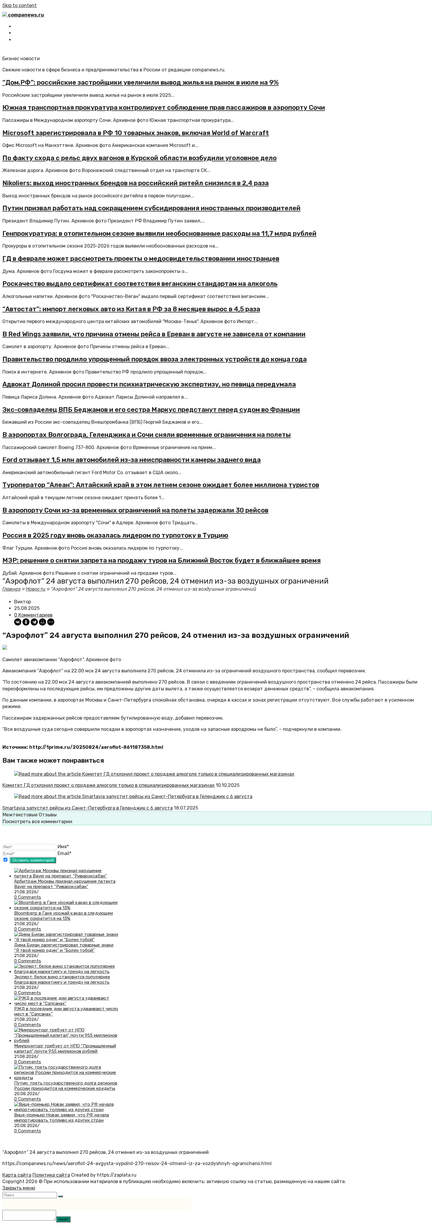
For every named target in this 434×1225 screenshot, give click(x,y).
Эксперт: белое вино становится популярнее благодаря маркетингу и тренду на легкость (62, 979)
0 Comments (27, 897)
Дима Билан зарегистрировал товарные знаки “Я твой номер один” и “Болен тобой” (63, 947)
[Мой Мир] (42, 621)
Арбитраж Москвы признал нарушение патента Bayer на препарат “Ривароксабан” (64, 884)
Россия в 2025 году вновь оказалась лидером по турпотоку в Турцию (115, 535)
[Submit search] (60, 1196)
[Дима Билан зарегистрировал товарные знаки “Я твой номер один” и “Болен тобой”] (66, 939)
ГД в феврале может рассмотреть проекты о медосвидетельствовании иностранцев (140, 259)
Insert (63, 1219)
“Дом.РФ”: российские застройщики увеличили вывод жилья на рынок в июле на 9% (140, 82)
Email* (64, 853)
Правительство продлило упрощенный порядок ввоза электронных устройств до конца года (154, 359)
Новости (35, 589)
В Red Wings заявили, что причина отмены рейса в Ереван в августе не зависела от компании (154, 334)
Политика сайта (51, 1175)
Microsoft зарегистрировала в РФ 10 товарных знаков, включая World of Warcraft (135, 133)
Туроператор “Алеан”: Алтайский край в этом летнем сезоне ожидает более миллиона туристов (160, 485)
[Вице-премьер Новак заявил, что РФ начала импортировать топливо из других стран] (66, 1109)
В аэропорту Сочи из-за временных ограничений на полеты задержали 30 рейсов (135, 510)
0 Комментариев (33, 615)
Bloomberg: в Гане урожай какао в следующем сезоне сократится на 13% (63, 915)
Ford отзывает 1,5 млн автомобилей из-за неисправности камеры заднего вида (131, 460)
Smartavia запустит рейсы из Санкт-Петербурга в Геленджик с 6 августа (87, 808)
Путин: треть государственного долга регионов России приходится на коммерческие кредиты (65, 1085)
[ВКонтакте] (17, 621)
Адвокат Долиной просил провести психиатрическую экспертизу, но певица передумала (149, 384)
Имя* (63, 846)
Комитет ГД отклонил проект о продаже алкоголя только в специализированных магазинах (108, 785)
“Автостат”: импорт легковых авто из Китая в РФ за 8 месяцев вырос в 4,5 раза (131, 309)
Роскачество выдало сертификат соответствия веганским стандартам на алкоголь (140, 284)
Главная (11, 589)
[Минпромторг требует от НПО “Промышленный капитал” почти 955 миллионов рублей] (66, 1040)
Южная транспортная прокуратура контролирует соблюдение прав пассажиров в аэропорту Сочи (163, 108)
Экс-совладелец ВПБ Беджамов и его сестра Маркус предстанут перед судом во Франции (151, 410)
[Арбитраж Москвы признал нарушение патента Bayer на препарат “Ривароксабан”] (66, 876)
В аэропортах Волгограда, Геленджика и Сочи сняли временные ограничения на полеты (146, 435)
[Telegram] (34, 621)
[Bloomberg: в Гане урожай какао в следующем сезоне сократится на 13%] (66, 907)
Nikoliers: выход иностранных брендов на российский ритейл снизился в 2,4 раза (135, 183)
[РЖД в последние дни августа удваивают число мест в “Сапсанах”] (66, 1003)
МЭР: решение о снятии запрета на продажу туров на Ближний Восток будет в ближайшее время (161, 560)
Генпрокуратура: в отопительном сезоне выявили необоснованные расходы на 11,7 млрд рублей (159, 234)
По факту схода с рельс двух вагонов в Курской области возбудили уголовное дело (139, 158)
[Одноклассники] (26, 621)
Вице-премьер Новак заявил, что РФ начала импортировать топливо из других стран (61, 1117)
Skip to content (19, 5)
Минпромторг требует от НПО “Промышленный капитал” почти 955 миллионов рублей (65, 1048)
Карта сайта (16, 1175)
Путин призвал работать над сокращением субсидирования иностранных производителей (151, 208)
